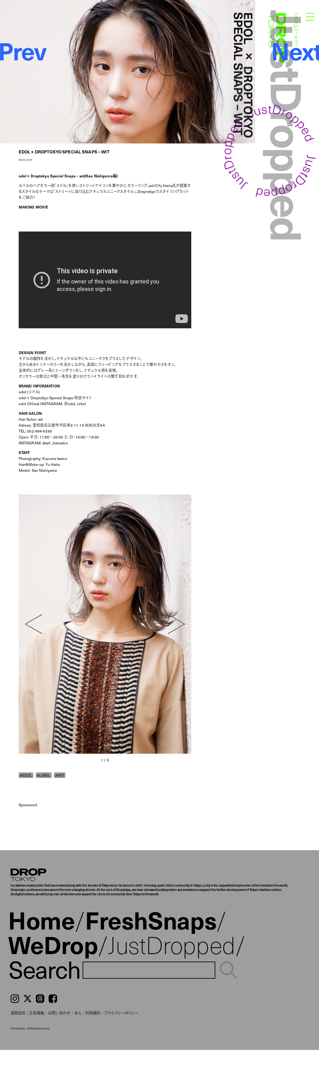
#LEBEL (43, 775)
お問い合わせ (59, 1013)
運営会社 (18, 1013)
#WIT (59, 775)
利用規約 (92, 1013)
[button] (33, 624)
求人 (78, 1013)
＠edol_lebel (75, 403)
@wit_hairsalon (55, 443)
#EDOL (26, 775)
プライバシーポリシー (121, 1013)
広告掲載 (36, 1013)
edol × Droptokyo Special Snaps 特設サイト (55, 397)
